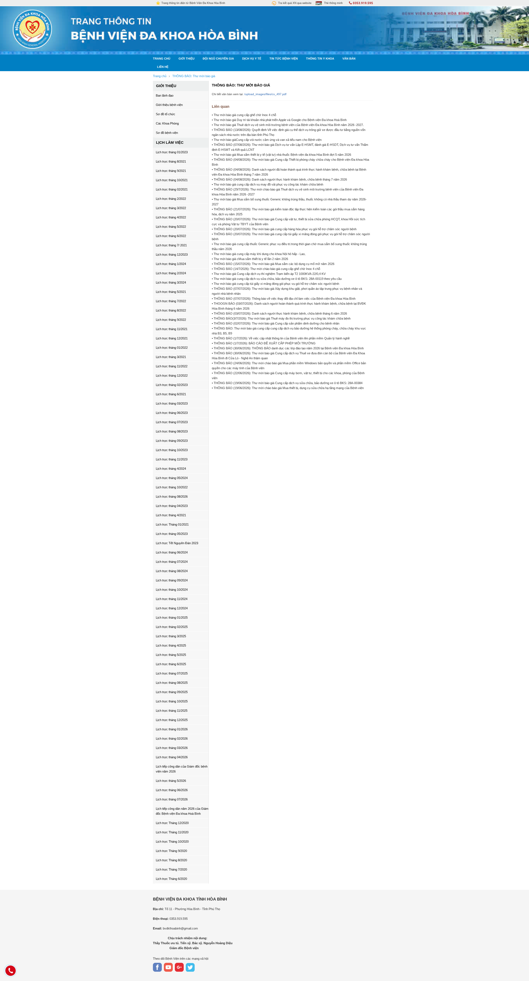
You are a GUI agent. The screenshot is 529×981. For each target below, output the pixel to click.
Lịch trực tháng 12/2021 (172, 338)
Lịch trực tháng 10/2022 (172, 487)
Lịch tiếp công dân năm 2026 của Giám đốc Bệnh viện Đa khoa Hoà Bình (182, 811)
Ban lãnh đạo (164, 95)
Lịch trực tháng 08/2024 (172, 571)
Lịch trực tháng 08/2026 (172, 496)
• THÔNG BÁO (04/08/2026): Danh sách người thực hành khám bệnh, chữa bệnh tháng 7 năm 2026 (279, 179)
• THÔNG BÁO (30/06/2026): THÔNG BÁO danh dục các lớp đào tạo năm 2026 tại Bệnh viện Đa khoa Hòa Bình (288, 348)
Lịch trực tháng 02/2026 (172, 738)
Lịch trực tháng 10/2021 (172, 180)
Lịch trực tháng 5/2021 (171, 291)
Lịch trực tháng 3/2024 (171, 282)
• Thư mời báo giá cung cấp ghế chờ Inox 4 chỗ (244, 115)
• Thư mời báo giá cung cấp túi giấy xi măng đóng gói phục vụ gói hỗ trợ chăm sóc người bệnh (275, 283)
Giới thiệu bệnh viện (169, 105)
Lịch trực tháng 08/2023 (172, 431)
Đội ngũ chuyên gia (218, 58)
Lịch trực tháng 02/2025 (172, 627)
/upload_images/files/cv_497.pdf (265, 94)
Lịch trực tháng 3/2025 (171, 636)
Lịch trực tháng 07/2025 (172, 673)
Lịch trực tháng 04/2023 (172, 506)
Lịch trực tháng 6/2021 (171, 394)
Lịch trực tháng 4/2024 (171, 468)
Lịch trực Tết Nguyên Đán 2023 (177, 543)
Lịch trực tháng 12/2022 (172, 375)
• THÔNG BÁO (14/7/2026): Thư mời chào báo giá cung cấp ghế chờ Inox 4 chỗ (266, 269)
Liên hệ (162, 66)
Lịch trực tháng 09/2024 (172, 580)
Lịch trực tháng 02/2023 (172, 385)
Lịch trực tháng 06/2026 (172, 790)
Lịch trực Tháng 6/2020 (171, 878)
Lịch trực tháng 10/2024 (172, 589)
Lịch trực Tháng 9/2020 (171, 851)
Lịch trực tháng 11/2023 (171, 459)
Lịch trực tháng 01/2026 (172, 729)
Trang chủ (161, 58)
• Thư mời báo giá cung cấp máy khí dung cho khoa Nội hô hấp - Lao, (258, 254)
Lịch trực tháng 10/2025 (172, 701)
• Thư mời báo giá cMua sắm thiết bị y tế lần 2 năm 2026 (250, 259)
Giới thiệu (186, 58)
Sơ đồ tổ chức (165, 114)
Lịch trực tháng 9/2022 (171, 319)
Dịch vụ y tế (251, 58)
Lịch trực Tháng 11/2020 (172, 832)
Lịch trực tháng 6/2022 (171, 236)
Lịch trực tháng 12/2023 (172, 254)
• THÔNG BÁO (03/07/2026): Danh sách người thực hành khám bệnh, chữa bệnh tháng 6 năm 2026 (279, 313)
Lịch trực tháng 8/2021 (171, 161)
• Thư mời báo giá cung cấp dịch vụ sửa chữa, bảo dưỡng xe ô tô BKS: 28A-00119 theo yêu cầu (277, 278)
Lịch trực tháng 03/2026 (172, 748)
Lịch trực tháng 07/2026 (172, 799)
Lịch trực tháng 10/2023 (172, 450)
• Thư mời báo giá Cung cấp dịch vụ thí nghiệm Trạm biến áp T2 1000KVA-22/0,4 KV (269, 273)
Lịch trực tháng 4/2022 (171, 217)
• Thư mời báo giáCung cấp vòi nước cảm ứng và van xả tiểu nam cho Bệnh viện (267, 139)
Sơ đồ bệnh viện (167, 132)
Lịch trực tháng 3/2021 (171, 357)
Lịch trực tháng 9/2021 (171, 170)
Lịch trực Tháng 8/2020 (171, 860)
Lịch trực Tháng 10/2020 (172, 841)
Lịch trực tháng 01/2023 (172, 152)
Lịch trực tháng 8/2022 (171, 310)
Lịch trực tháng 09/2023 (172, 440)
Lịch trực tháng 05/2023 (172, 533)
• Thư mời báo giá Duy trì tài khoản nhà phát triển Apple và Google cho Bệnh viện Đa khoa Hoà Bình (279, 120)
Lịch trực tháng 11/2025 (171, 710)
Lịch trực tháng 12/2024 (172, 608)
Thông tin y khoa (320, 58)
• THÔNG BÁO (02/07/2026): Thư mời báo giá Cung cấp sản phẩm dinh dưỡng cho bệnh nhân (275, 323)
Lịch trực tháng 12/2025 (172, 720)
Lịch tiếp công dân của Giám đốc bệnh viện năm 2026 (181, 769)
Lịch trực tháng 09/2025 (172, 692)
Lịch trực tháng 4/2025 (171, 645)
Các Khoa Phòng (167, 123)
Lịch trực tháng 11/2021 (171, 329)
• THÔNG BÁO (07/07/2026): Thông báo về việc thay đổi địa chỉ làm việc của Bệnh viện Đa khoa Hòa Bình (283, 298)
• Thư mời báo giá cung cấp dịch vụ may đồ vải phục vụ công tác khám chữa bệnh (267, 184)
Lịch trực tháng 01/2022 (172, 347)
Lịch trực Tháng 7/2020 (171, 869)
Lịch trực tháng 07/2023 (172, 422)
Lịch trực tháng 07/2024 (172, 561)
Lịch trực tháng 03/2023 (172, 403)
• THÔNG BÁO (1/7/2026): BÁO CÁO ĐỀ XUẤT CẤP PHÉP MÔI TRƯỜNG (264, 343)
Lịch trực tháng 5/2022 (171, 226)
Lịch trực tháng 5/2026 (171, 780)
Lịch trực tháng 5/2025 (171, 654)
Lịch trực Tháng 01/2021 (172, 524)
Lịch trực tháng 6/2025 (171, 664)
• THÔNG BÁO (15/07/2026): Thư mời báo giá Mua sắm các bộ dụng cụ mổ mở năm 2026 (273, 264)
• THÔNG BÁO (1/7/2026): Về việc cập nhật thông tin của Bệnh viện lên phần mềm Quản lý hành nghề (281, 338)
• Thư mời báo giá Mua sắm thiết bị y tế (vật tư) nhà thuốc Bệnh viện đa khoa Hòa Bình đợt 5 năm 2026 (281, 154)
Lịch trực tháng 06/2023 (172, 412)
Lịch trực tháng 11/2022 (171, 366)
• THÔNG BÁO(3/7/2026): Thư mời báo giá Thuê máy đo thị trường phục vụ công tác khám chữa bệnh (281, 318)
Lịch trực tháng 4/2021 (171, 515)
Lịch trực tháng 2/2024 (171, 273)
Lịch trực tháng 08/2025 (172, 682)
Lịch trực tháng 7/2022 (171, 301)
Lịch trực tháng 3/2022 (171, 208)
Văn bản (348, 58)
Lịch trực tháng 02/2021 (172, 189)
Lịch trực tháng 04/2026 (172, 757)
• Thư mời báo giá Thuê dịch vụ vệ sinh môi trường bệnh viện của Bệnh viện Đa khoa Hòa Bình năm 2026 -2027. (288, 125)
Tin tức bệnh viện (283, 58)
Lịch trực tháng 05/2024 (172, 478)
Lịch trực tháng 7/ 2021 (171, 245)
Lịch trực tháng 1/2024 (171, 264)
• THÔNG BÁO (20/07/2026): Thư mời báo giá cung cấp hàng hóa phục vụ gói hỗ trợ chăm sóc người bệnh (284, 229)
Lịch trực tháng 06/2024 (172, 552)
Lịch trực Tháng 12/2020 (172, 823)
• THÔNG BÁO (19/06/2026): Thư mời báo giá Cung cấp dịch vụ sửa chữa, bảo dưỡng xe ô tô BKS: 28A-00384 (287, 383)
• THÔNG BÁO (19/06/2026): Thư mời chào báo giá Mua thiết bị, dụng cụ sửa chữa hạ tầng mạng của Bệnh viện (288, 388)
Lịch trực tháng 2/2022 (171, 198)
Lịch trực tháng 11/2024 (171, 599)
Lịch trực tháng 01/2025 (172, 617)
